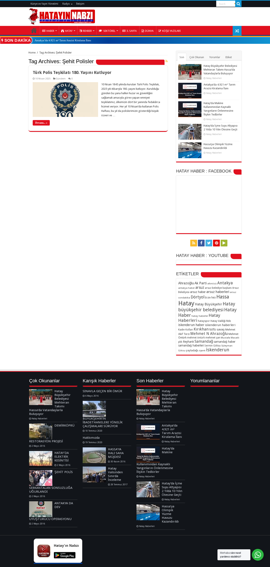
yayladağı (192, 350)
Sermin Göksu (212, 345)
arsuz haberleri (217, 292)
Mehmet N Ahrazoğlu (209, 333)
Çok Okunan (196, 57)
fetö (213, 297)
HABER (50, 30)
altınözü (212, 283)
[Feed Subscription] (166, 61)
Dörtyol (197, 297)
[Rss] (193, 243)
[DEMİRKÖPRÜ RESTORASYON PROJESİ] (40, 431)
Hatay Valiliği (218, 320)
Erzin (208, 297)
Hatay (186, 303)
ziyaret (201, 350)
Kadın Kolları (185, 329)
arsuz (199, 287)
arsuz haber (198, 292)
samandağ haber (224, 341)
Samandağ (203, 341)
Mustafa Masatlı (230, 337)
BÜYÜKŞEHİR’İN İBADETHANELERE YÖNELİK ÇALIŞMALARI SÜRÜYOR (103, 422)
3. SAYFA (132, 30)
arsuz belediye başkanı (218, 287)
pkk (180, 341)
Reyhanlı (188, 341)
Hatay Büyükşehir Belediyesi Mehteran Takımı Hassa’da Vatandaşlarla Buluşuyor (220, 69)
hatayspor (204, 320)
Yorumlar (214, 57)
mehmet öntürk (196, 337)
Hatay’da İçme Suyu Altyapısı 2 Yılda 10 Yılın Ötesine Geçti (172, 489)
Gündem (61, 78)
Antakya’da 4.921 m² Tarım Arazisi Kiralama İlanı (63, 40)
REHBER (87, 30)
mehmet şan (212, 337)
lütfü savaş (217, 329)
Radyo (66, 3)
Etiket (228, 57)
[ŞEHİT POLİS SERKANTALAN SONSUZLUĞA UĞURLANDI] (40, 478)
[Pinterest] (216, 243)
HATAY (69, 30)
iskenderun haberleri (220, 325)
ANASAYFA (33, 30)
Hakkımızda (91, 438)
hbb (228, 320)
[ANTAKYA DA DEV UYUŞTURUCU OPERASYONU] (40, 509)
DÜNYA (149, 30)
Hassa (222, 297)
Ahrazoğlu (186, 283)
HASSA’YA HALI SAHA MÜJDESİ (116, 453)
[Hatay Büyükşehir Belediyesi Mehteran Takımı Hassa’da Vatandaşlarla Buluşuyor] (40, 397)
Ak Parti (200, 283)
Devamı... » (41, 122)
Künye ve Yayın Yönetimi (44, 3)
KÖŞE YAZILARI (171, 30)
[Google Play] (224, 243)
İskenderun (217, 349)
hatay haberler (200, 315)
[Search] (238, 4)
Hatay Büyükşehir (208, 304)
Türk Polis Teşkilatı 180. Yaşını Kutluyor (72, 72)
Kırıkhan (201, 329)
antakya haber (186, 287)
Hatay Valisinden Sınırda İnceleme (115, 474)
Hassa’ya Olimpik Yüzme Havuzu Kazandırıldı (170, 513)
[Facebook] (201, 243)
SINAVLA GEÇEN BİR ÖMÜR (102, 391)
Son (182, 57)
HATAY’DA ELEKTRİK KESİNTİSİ (61, 456)
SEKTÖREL (109, 30)
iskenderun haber (191, 325)
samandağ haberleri (191, 345)
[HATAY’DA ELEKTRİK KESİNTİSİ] (40, 459)
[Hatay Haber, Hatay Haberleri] (61, 16)
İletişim (80, 3)
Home (32, 52)
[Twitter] (208, 243)
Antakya (225, 283)
